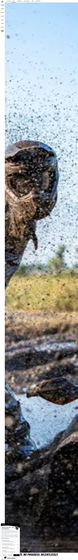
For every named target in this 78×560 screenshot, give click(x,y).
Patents (33, 1)
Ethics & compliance (26, 1)
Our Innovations (19, 1)
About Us (13, 1)
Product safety (38, 1)
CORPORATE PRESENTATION (11, 558)
